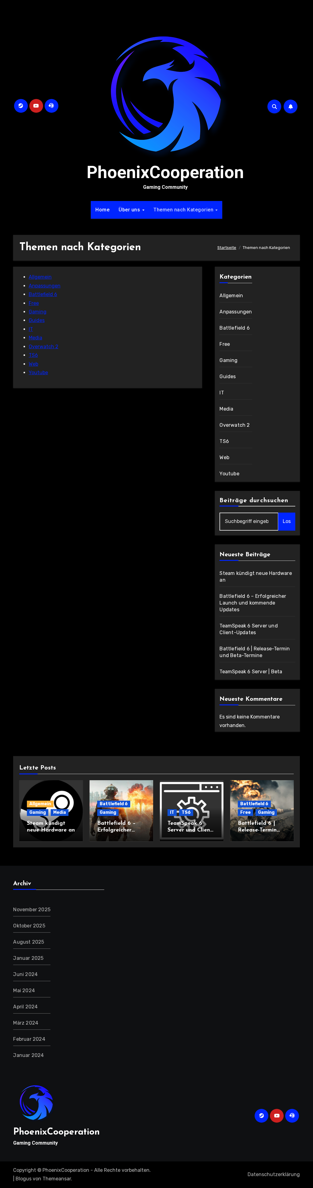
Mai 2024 (24, 990)
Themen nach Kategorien (184, 210)
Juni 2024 (25, 974)
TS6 (33, 355)
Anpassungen (45, 286)
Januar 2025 (28, 958)
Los (287, 521)
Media (35, 338)
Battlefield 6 (43, 294)
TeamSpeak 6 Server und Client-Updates (191, 830)
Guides (37, 320)
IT (31, 329)
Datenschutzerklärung (274, 1174)
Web (33, 364)
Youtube (38, 372)
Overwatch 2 (43, 346)
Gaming (37, 312)
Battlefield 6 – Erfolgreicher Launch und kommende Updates (252, 602)
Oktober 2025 (29, 926)
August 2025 (28, 942)
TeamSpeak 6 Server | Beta (250, 671)
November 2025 (31, 909)
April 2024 (25, 1007)
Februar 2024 (29, 1039)
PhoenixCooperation (165, 172)
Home (102, 210)
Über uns (130, 210)
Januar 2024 (28, 1055)
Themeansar (56, 1179)
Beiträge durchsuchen (253, 501)
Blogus (23, 1179)
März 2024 (25, 1023)
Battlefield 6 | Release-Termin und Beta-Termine (260, 830)
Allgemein (40, 277)
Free (34, 303)
